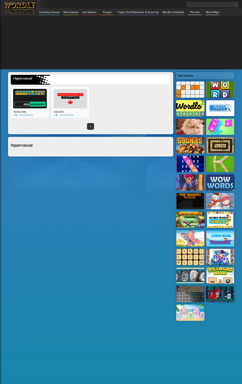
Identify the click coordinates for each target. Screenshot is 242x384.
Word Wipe (212, 12)
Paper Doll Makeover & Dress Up (138, 12)
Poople (107, 12)
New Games (70, 12)
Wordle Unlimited (173, 12)
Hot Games (89, 12)
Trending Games (49, 12)
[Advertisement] (121, 43)
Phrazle (195, 12)
